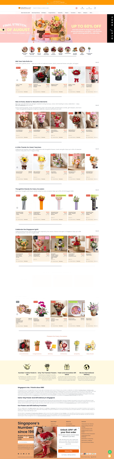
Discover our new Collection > (57, 36)
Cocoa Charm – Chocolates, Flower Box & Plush (72, 255)
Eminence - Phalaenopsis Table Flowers (36, 319)
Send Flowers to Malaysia (87, 440)
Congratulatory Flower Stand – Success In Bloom (37, 213)
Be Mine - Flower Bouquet (72, 85)
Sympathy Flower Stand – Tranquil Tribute (19, 213)
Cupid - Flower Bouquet (19, 85)
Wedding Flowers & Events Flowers (87, 431)
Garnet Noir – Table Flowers (89, 254)
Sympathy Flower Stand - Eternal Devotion (54, 213)
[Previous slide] (3, 30)
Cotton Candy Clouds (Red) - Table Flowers (89, 85)
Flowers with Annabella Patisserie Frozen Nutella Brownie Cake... (19, 321)
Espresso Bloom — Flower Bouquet (72, 131)
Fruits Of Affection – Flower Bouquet (54, 319)
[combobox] (55, 8)
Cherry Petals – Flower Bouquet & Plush (54, 131)
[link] (25, 51)
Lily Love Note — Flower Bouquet (89, 131)
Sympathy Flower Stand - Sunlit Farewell (89, 213)
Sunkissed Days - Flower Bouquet (89, 172)
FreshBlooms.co (36, 395)
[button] (44, 13)
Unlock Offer (68, 451)
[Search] (76, 8)
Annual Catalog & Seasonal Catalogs (87, 426)
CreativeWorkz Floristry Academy (75, 393)
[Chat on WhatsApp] (110, 452)
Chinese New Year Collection (88, 424)
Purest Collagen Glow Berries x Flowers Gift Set (37, 255)
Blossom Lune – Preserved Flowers (72, 319)
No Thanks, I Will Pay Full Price (69, 455)
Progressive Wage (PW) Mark (70, 395)
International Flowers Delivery (88, 442)
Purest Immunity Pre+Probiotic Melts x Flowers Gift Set (19, 255)
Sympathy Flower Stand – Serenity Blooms (72, 213)
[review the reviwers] (91, 277)
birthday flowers (82, 390)
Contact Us (53, 424)
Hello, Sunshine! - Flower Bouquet (37, 172)
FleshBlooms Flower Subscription (88, 433)
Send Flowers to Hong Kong (87, 438)
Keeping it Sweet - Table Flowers (55, 85)
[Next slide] (110, 30)
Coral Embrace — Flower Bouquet (19, 131)
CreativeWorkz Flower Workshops (86, 436)
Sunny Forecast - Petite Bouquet (19, 172)
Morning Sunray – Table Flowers (72, 172)
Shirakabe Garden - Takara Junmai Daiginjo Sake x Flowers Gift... (54, 256)
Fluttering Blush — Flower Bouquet (37, 131)
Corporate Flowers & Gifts (87, 428)
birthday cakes (90, 390)
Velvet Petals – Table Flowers (89, 319)
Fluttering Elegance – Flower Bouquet (37, 85)
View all (97, 62)
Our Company (69, 424)
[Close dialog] (79, 428)
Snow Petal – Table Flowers (54, 172)
